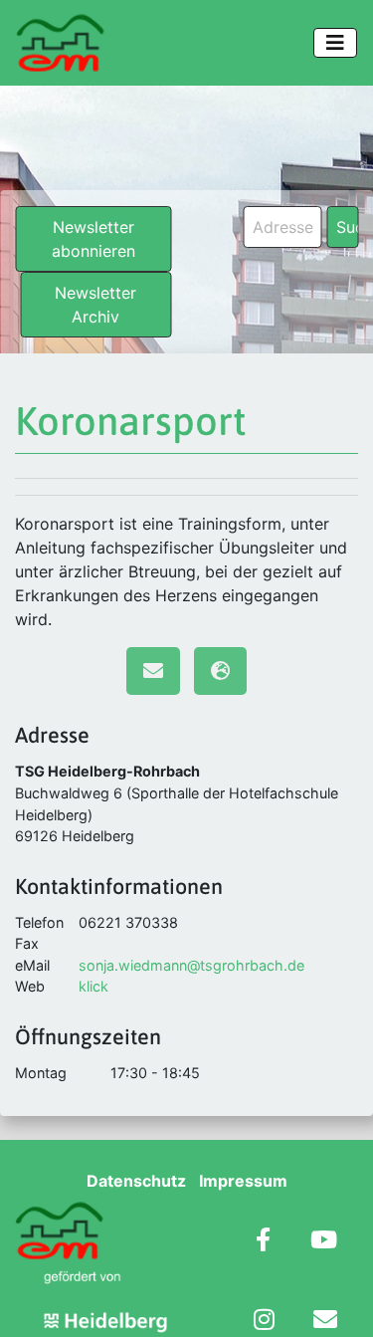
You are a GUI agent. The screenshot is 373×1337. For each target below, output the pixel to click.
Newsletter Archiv (95, 305)
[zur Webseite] (220, 671)
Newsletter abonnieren (93, 239)
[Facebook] (263, 1242)
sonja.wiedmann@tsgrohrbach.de (191, 965)
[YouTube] (323, 1242)
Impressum (243, 1181)
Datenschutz (136, 1181)
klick (93, 986)
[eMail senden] (153, 671)
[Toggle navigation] (335, 43)
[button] (36, 1301)
